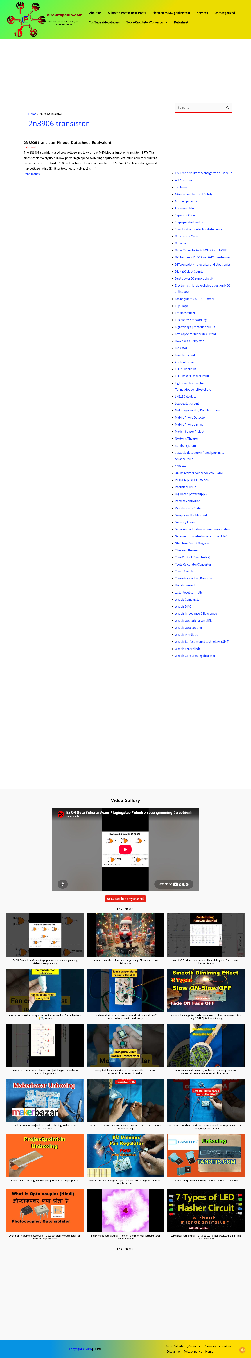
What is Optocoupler (188, 628)
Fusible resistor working (191, 320)
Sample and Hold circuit (191, 515)
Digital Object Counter (190, 271)
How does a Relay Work (190, 341)
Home (209, 1352)
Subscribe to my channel (127, 899)
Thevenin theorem (187, 550)
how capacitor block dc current (195, 334)
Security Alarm (185, 522)
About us (95, 13)
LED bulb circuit (185, 369)
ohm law (180, 466)
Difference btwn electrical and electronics (202, 264)
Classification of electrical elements (198, 229)
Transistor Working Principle (193, 578)
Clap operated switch (189, 222)
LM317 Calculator (186, 396)
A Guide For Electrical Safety (194, 194)
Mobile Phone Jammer (190, 425)
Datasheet (181, 22)
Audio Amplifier (185, 208)
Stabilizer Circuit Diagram (192, 543)
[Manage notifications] (242, 1350)
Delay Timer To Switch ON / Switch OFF (201, 250)
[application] (165, 22)
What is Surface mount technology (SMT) (202, 642)
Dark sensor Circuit (187, 236)
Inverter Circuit (185, 355)
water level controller (189, 593)
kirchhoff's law (184, 362)
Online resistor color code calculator (199, 473)
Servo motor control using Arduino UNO (201, 536)
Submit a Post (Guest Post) (127, 13)
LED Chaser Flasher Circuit (192, 376)
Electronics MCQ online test (171, 13)
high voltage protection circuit (195, 327)
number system (185, 446)
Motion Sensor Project (189, 432)
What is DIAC (183, 606)
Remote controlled (187, 501)
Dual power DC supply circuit (194, 278)
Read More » (32, 174)
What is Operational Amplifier (194, 621)
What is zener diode (188, 649)
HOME (98, 1349)
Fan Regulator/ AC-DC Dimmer (194, 299)
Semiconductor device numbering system (202, 529)
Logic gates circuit (187, 403)
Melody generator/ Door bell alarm (197, 410)
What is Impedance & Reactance (196, 613)
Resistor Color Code (188, 508)
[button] (129, 909)
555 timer (181, 187)
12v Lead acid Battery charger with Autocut (203, 173)
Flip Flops (181, 306)
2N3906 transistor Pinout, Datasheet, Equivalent (68, 142)
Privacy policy (193, 1352)
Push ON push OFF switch (192, 480)
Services (202, 13)
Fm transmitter (185, 313)
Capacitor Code (185, 215)
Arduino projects (186, 201)
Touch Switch (184, 571)
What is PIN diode (186, 635)
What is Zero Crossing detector (195, 656)
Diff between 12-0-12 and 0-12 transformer (202, 257)
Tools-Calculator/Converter (145, 22)
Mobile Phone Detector (190, 418)
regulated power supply (191, 494)
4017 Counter (183, 180)
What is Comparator (188, 599)
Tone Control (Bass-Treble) (192, 557)
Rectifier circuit (185, 487)
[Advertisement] (110, 64)
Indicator (181, 348)
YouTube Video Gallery (104, 22)
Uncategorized (225, 13)
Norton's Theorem (187, 438)
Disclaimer (174, 1352)
